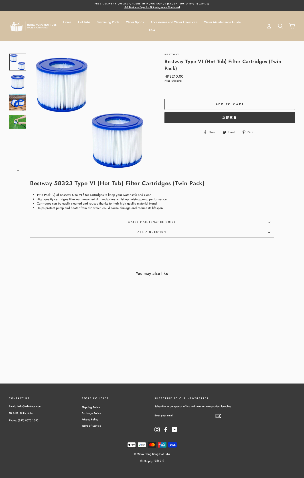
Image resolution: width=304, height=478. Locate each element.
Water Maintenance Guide (222, 22)
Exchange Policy (91, 413)
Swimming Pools (108, 22)
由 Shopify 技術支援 (152, 461)
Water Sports (135, 22)
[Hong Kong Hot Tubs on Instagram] (157, 429)
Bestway (171, 54)
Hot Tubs (84, 22)
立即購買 (229, 117)
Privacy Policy (90, 419)
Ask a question (152, 232)
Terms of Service (91, 426)
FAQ (152, 30)
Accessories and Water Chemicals (173, 22)
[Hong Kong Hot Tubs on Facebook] (165, 429)
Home (67, 22)
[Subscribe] (218, 416)
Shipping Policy (91, 407)
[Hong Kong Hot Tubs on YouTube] (174, 429)
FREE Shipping (173, 80)
